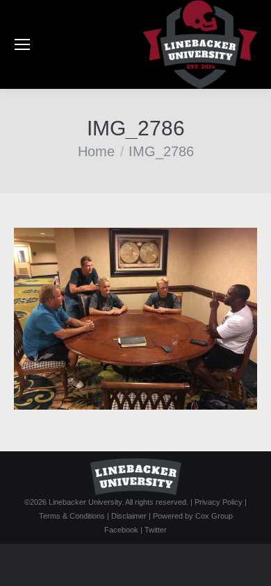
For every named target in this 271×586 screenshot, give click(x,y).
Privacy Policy (219, 502)
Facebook (121, 530)
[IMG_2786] (135, 319)
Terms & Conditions (72, 516)
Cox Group (214, 516)
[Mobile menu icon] (22, 44)
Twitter (156, 530)
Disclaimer (129, 516)
